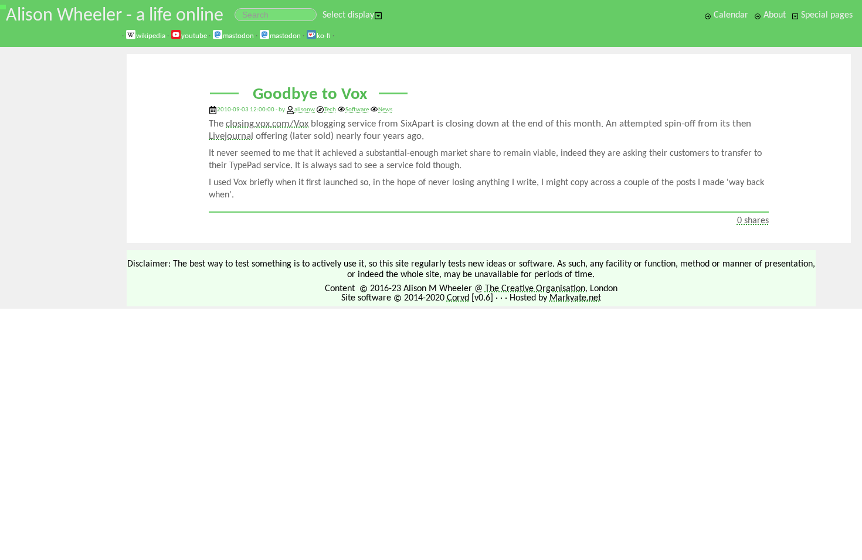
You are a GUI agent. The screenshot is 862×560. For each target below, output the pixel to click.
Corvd (458, 298)
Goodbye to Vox (310, 94)
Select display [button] (348, 15)
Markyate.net (575, 298)
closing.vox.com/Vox (267, 124)
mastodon (238, 36)
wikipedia (150, 36)
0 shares (753, 221)
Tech (330, 110)
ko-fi (324, 36)
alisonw (304, 110)
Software (357, 110)
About (773, 15)
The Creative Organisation (535, 288)
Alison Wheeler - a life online (114, 15)
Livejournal (231, 136)
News (385, 110)
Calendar (729, 15)
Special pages (826, 15)
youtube (194, 36)
